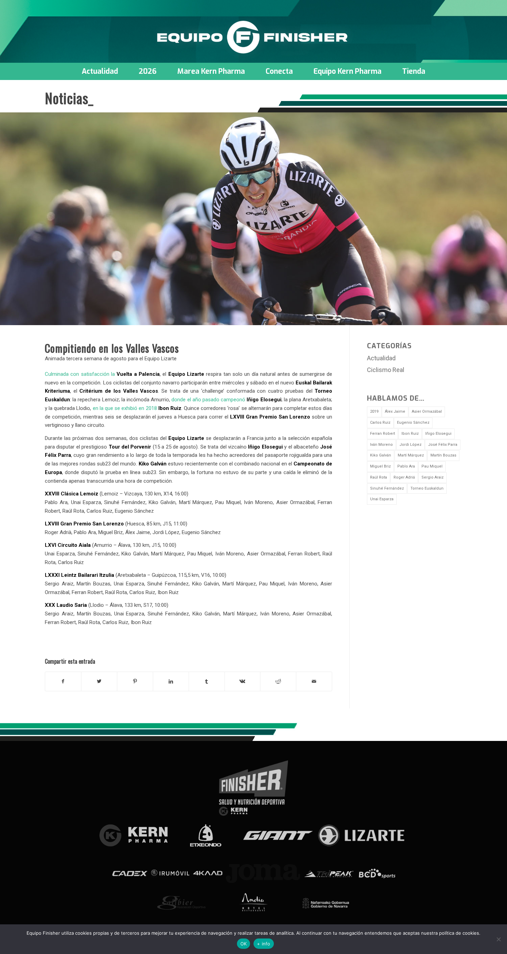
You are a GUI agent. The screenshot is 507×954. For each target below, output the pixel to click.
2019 (374, 411)
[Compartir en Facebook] (63, 681)
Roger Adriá (404, 477)
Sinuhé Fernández (387, 488)
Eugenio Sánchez (413, 422)
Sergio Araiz (432, 477)
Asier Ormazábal (427, 411)
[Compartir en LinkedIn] (171, 681)
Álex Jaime (395, 411)
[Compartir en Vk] (242, 681)
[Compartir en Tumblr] (207, 681)
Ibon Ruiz (410, 433)
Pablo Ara (406, 466)
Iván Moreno (381, 444)
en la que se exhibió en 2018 (137, 408)
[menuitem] (99, 71)
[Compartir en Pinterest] (135, 681)
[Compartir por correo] (314, 681)
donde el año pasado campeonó (226, 399)
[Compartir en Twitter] (99, 681)
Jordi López (410, 444)
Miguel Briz (380, 466)
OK (243, 943)
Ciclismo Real (385, 369)
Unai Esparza (382, 499)
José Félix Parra (442, 444)
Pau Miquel (432, 466)
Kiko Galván (380, 455)
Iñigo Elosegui (438, 433)
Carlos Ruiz (380, 422)
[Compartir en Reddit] (278, 681)
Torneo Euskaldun (427, 488)
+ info (263, 943)
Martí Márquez (411, 455)
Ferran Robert (382, 433)
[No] (498, 939)
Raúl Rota (378, 477)
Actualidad (381, 358)
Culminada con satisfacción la (102, 374)
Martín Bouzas (443, 455)
